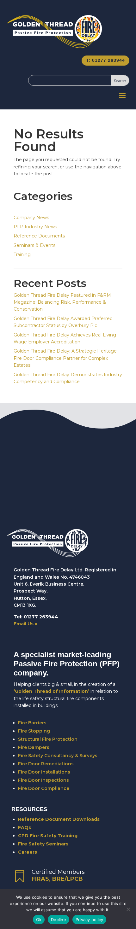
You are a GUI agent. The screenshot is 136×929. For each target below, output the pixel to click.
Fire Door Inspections (43, 780)
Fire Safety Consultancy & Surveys (57, 755)
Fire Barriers (32, 723)
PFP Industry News (35, 227)
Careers (27, 852)
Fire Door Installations (44, 772)
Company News (31, 217)
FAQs (24, 827)
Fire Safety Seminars (43, 844)
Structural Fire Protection (47, 739)
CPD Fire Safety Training (47, 835)
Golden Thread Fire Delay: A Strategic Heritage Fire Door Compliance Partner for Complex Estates (65, 358)
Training (22, 254)
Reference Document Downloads (59, 819)
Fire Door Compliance (43, 788)
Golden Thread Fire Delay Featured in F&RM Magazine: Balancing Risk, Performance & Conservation (62, 302)
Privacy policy (89, 919)
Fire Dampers (33, 747)
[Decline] (128, 909)
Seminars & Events (34, 245)
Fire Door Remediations (46, 764)
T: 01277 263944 (105, 60)
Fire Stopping (34, 731)
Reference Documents (39, 236)
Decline (58, 919)
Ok (39, 919)
